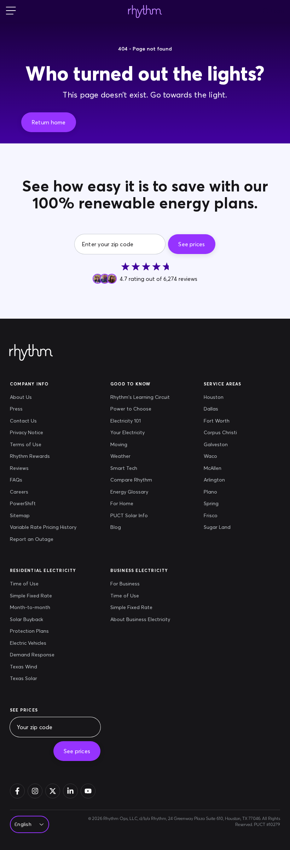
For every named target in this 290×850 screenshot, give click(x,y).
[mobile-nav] (11, 11)
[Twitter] (52, 791)
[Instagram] (35, 791)
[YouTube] (88, 791)
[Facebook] (17, 791)
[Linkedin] (70, 791)
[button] (48, 122)
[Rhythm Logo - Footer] (31, 352)
